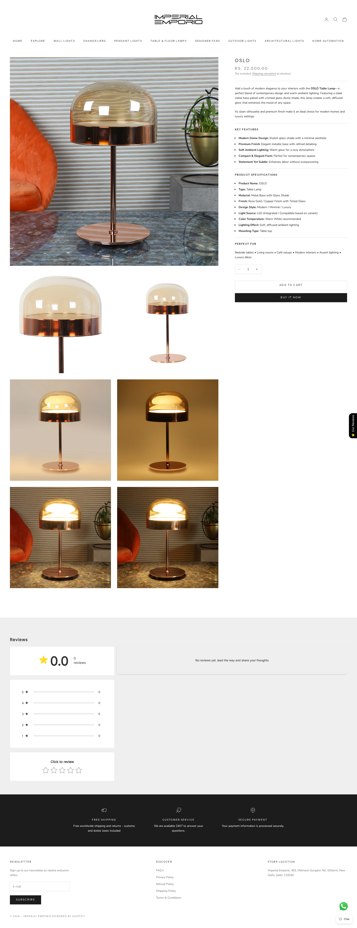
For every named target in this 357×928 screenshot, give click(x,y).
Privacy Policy (165, 877)
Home (18, 40)
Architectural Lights (284, 40)
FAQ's (160, 870)
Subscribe (25, 900)
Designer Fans (207, 40)
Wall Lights (64, 40)
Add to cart (291, 285)
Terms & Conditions (168, 898)
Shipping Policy (166, 891)
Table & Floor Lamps (168, 40)
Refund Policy (165, 884)
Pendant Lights (128, 40)
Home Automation (328, 40)
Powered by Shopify (68, 916)
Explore (38, 40)
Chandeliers (94, 40)
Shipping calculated (264, 74)
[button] (62, 692)
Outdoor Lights (242, 40)
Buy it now (291, 297)
